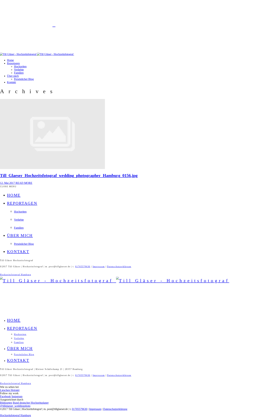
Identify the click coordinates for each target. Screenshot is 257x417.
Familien (19, 72)
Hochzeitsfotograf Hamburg (15, 274)
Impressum (99, 266)
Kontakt (11, 82)
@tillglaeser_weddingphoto (15, 405)
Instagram (17, 396)
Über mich (13, 75)
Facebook (5, 396)
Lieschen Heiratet (9, 390)
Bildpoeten (6, 402)
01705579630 (82, 266)
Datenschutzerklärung (119, 266)
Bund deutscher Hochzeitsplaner (31, 402)
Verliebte (19, 69)
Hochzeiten (20, 66)
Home (10, 60)
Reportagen (13, 63)
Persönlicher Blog (24, 79)
